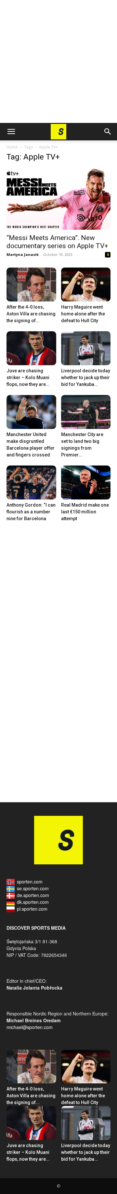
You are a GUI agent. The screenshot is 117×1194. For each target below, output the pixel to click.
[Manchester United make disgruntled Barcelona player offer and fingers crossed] (31, 412)
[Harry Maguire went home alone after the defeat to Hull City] (86, 284)
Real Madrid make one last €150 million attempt (85, 511)
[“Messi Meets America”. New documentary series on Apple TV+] (58, 199)
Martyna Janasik (22, 254)
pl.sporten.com (32, 908)
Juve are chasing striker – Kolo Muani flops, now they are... (28, 377)
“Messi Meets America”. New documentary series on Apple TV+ (57, 242)
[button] (11, 131)
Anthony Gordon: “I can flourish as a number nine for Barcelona (31, 511)
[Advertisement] (58, 61)
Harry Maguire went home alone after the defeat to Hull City (83, 313)
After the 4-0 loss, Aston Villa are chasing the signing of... (31, 313)
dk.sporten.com (33, 902)
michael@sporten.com (29, 1027)
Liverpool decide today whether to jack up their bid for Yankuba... (85, 377)
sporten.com (30, 881)
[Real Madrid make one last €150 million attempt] (86, 482)
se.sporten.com (33, 888)
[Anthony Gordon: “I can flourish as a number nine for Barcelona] (31, 482)
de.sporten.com (33, 895)
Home (12, 147)
